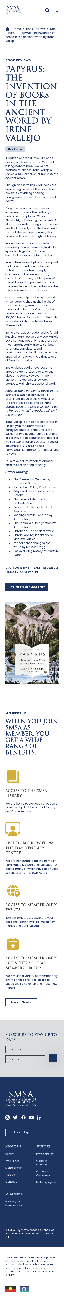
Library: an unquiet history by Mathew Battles (33, 537)
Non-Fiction (15, 148)
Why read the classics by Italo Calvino (34, 493)
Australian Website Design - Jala (29, 1235)
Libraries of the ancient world (33, 531)
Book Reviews (35, 29)
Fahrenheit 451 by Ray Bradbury (35, 487)
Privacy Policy (45, 1154)
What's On (12, 1161)
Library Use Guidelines (43, 1173)
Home (17, 29)
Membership (13, 1168)
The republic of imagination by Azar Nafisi (34, 525)
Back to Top (21, 1132)
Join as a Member (21, 1002)
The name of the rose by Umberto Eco (30, 501)
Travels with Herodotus (29, 507)
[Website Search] (47, 10)
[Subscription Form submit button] (53, 1058)
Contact (11, 1181)
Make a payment (47, 1182)
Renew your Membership (13, 1203)
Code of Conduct (42, 1162)
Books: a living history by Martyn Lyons (35, 553)
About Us (13, 1146)
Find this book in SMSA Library (27, 586)
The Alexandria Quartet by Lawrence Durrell (31, 481)
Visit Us (10, 1174)
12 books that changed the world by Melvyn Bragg (31, 545)
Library (9, 1154)
